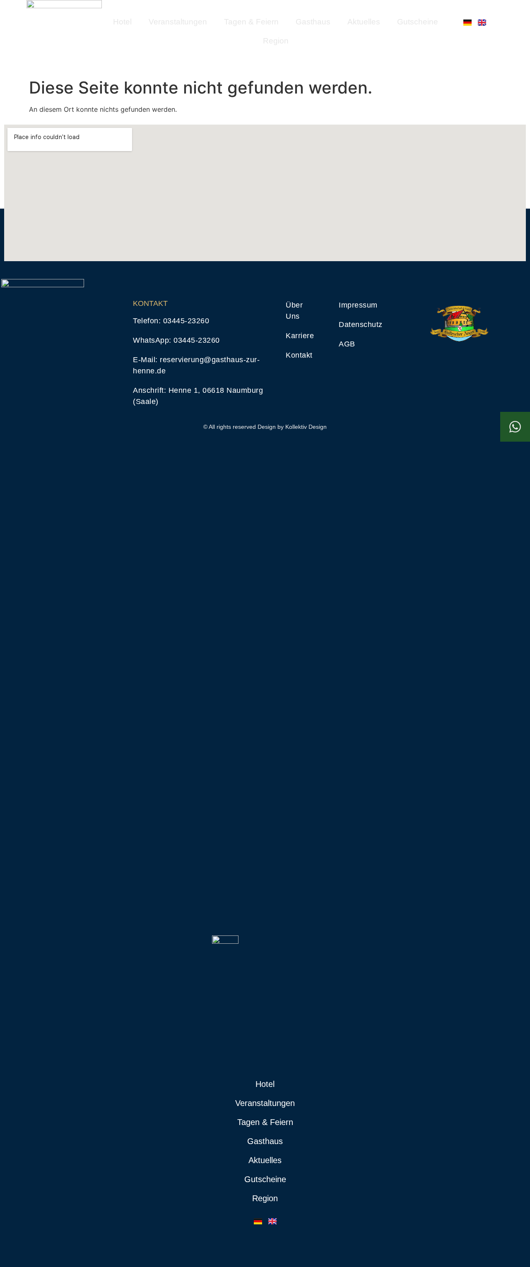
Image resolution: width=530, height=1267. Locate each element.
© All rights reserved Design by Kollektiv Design (265, 426)
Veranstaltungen (178, 21)
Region (276, 40)
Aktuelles (363, 21)
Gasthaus (313, 21)
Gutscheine (417, 21)
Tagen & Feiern (251, 21)
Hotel (122, 21)
